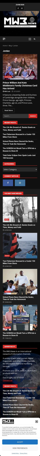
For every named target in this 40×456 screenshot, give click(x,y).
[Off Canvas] (4, 39)
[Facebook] (18, 8)
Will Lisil (7, 91)
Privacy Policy (23, 453)
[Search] (34, 39)
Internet (7, 327)
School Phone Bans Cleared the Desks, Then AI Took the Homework (20, 281)
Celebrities (8, 77)
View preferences (20, 448)
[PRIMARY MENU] (30, 39)
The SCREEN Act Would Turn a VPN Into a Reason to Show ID (20, 317)
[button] (37, 421)
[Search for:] (16, 116)
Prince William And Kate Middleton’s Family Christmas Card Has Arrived (20, 67)
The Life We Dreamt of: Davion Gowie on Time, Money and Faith (20, 209)
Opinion (7, 292)
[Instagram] (22, 8)
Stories (7, 255)
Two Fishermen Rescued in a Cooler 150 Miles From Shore (20, 245)
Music (6, 219)
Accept (20, 442)
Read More (9, 110)
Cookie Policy (15, 453)
